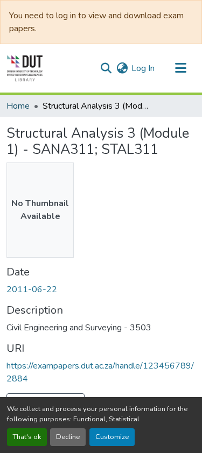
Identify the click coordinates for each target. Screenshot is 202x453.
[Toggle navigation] (180, 68)
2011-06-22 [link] (31, 289)
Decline (68, 437)
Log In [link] (143, 68)
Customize (112, 437)
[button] (24, 68)
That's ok (27, 437)
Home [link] (18, 106)
